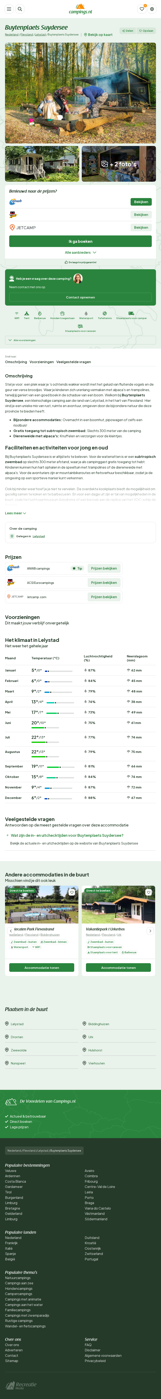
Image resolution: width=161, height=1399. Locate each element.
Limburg (11, 1203)
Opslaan (148, 30)
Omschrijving (16, 362)
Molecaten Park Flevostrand (31, 929)
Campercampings (18, 1293)
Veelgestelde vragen (73, 362)
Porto (89, 1197)
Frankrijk (11, 1243)
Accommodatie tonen (42, 967)
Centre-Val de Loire (100, 1186)
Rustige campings (19, 1320)
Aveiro (89, 1170)
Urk (119, 934)
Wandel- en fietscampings (25, 1326)
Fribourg (91, 1181)
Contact (11, 1355)
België (10, 1259)
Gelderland (13, 1213)
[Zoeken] (20, 9)
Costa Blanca (15, 1181)
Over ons (12, 1345)
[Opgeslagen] (142, 9)
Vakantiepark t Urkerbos (105, 929)
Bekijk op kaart (100, 34)
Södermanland (96, 1219)
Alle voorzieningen (25, 340)
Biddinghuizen (50, 934)
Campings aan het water (24, 1304)
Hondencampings (18, 1288)
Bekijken (141, 202)
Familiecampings (18, 1310)
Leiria (89, 1192)
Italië (9, 1248)
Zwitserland (94, 1253)
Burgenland (14, 1197)
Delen (129, 30)
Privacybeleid (95, 1360)
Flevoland (27, 34)
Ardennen (12, 1176)
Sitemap (11, 1360)
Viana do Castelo (98, 1208)
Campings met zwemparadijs (27, 1315)
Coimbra (91, 1176)
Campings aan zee (19, 1283)
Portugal (91, 1259)
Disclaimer (92, 1350)
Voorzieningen (42, 362)
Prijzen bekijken (104, 568)
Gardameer (14, 1186)
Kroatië (90, 1243)
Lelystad (40, 34)
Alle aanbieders (78, 252)
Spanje (10, 1253)
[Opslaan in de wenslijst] (72, 892)
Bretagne (12, 1208)
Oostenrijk (93, 1248)
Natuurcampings (18, 1278)
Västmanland (95, 1213)
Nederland (11, 34)
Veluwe (10, 1170)
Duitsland (92, 1237)
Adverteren (14, 1350)
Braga (89, 1203)
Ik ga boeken (80, 241)
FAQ (88, 1345)
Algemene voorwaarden (103, 1355)
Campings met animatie (23, 1299)
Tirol (8, 1192)
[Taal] (152, 9)
